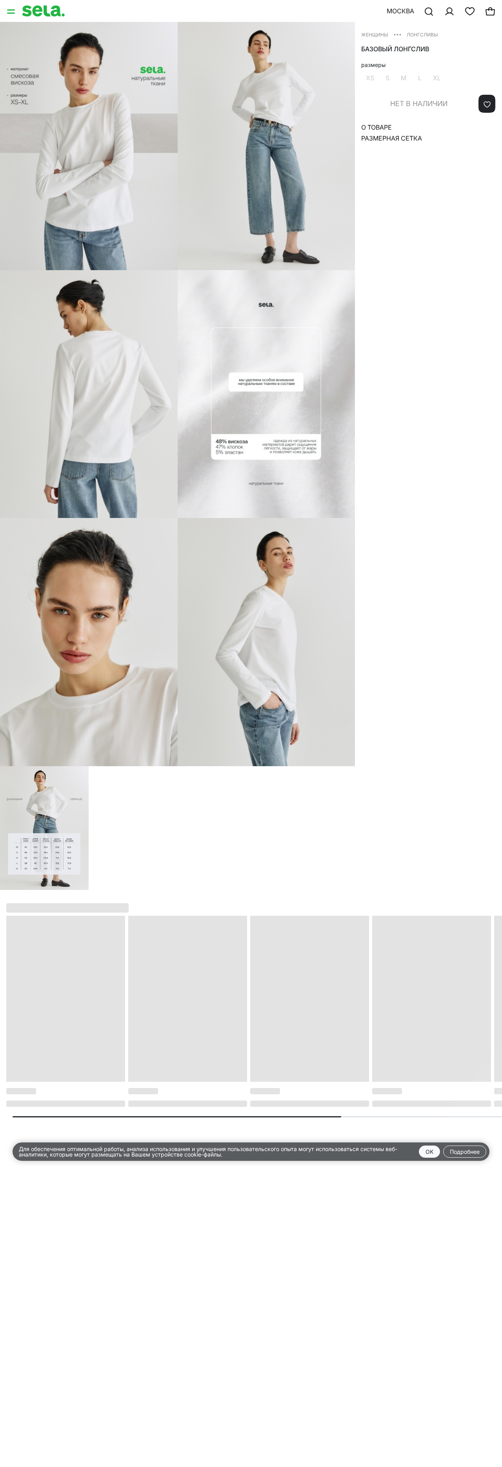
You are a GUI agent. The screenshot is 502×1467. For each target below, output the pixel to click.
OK (429, 1151)
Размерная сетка (391, 138)
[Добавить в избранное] (487, 103)
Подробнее (465, 1151)
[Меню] (12, 11)
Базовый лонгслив (395, 49)
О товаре (376, 127)
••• (397, 34)
